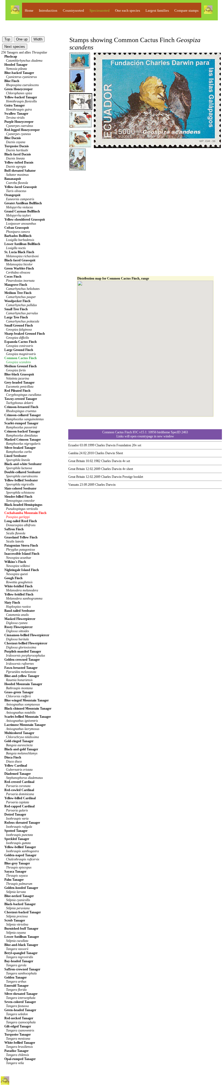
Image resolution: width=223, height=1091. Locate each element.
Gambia (73, 453)
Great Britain (76, 461)
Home (29, 10)
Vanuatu (73, 485)
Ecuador (73, 445)
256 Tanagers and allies (24, 52)
